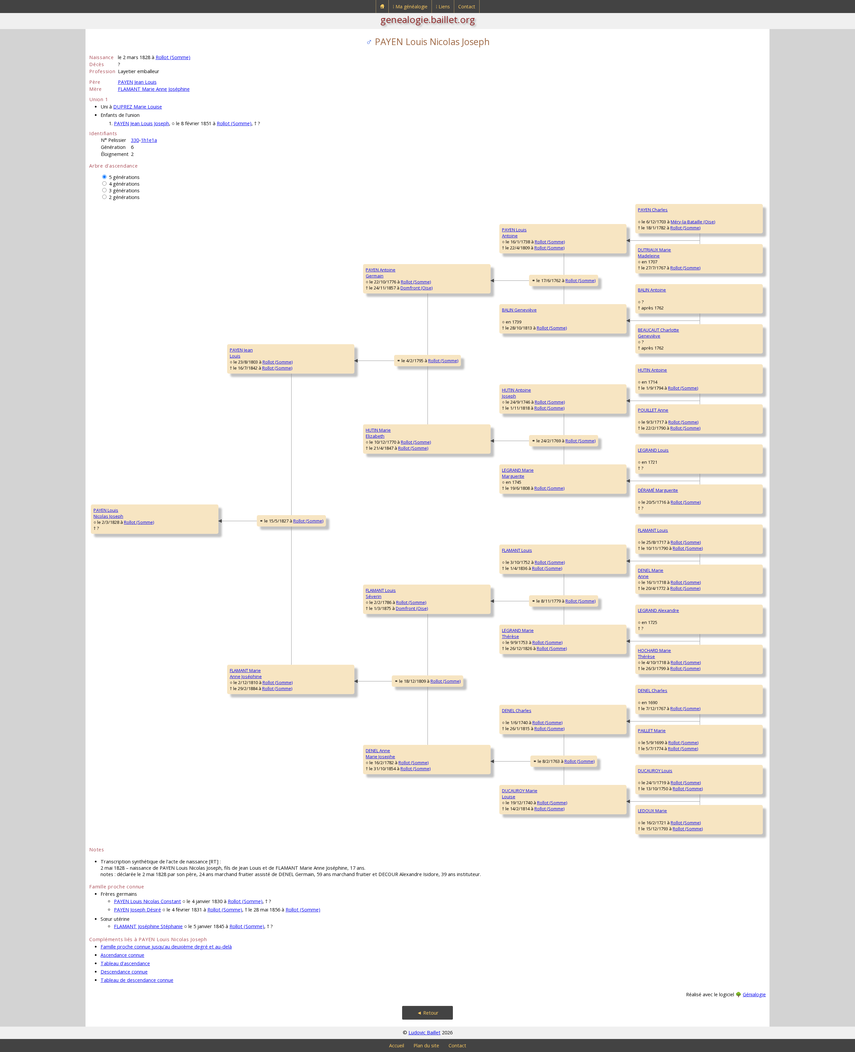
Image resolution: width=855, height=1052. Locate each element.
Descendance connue (124, 972)
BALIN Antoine (652, 290)
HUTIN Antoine (652, 370)
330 (135, 140)
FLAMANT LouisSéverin (381, 593)
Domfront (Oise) (416, 288)
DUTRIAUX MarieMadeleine (654, 253)
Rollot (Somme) (173, 57)
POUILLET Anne (653, 410)
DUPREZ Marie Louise (137, 106)
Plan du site (426, 1045)
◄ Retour (428, 1013)
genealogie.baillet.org (427, 19)
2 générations (124, 197)
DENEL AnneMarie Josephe (380, 754)
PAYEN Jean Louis (137, 82)
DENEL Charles (516, 710)
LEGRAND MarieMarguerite (518, 473)
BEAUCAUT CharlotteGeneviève (658, 333)
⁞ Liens (443, 6)
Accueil (396, 1045)
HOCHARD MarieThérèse (654, 653)
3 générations (124, 190)
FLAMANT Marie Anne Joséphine (154, 89)
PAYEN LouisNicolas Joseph (108, 513)
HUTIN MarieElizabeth (378, 433)
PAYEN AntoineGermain (380, 273)
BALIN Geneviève (519, 310)
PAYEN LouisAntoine (514, 233)
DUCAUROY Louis (655, 771)
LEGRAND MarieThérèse (518, 633)
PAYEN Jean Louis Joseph (141, 123)
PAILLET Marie (652, 730)
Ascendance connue (122, 955)
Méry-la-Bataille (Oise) (693, 222)
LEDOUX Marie (652, 811)
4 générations (124, 184)
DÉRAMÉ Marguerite (658, 490)
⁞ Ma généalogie (410, 6)
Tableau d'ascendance (125, 963)
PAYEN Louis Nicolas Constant (147, 901)
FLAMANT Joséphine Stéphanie (148, 926)
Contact (466, 6)
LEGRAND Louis (653, 450)
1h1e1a (149, 140)
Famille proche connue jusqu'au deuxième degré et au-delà (166, 946)
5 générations (124, 177)
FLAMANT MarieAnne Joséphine (246, 673)
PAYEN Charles (653, 210)
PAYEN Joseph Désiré (137, 909)
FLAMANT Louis (517, 550)
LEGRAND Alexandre (658, 610)
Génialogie (754, 994)
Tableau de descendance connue (137, 980)
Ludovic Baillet (424, 1032)
